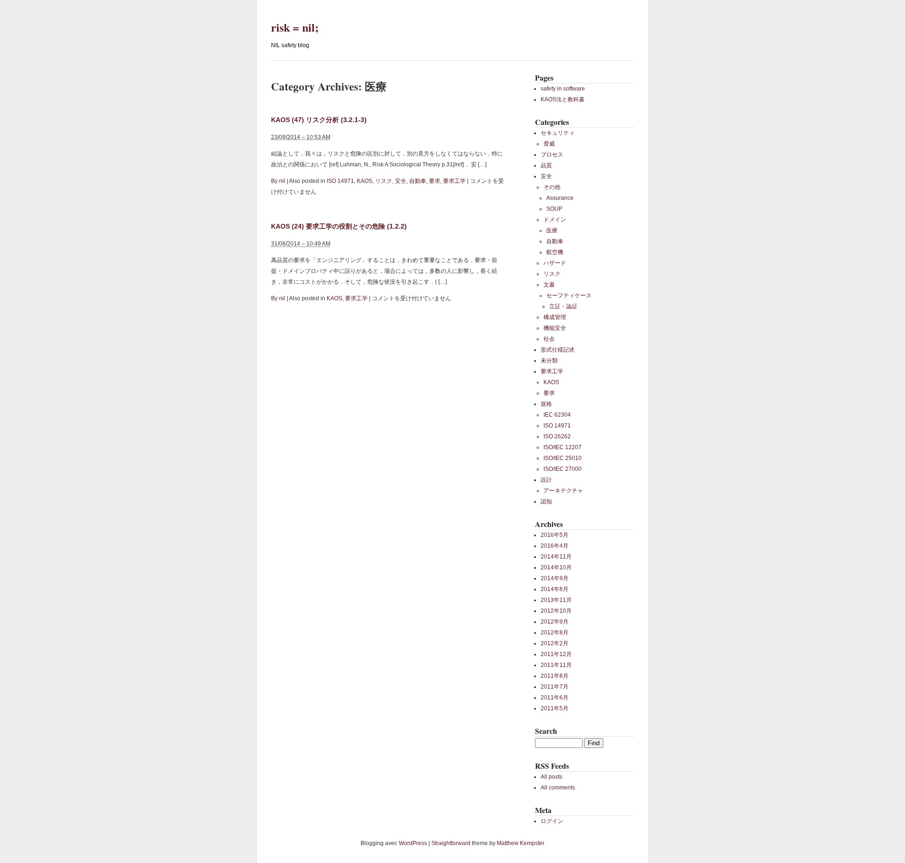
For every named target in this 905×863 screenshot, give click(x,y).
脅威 (549, 143)
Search (546, 730)
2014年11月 (556, 556)
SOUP (554, 208)
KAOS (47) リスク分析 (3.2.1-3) (319, 119)
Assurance (560, 198)
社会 (549, 339)
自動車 (417, 181)
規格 (546, 404)
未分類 (549, 360)
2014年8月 (554, 589)
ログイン (552, 821)
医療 (552, 230)
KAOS (364, 181)
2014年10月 (556, 567)
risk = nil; (295, 27)
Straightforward (450, 843)
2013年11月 (556, 600)
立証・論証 (563, 306)
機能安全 (554, 328)
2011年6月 (554, 697)
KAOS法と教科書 (562, 99)
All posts (551, 776)
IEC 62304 (557, 414)
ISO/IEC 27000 (562, 469)
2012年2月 (554, 643)
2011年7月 (554, 686)
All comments (558, 787)
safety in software (563, 88)
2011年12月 (556, 654)
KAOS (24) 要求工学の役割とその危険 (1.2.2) (339, 226)
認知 (546, 501)
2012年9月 (554, 621)
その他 (551, 187)
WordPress (413, 843)
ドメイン (554, 219)
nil (282, 181)
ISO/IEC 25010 (562, 458)
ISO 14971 (340, 181)
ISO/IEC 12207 (562, 447)
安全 (400, 181)
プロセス (552, 154)
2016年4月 (554, 545)
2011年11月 (556, 665)
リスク (383, 181)
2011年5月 (554, 708)
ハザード (554, 263)
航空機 (554, 252)
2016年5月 (554, 535)
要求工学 (454, 181)
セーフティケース (569, 295)
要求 (434, 181)
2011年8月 (554, 676)
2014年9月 (554, 578)
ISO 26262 (557, 436)
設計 (546, 480)
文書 (549, 284)
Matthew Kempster (520, 843)
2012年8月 (554, 632)
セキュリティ (558, 133)
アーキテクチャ (563, 490)
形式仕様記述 (558, 349)
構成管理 (554, 317)
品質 (546, 165)
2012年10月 (556, 611)
